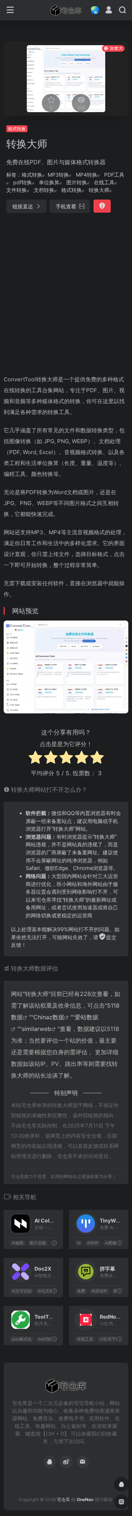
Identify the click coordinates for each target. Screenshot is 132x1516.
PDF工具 (114, 175)
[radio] (35, 758)
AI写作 (93, 1242)
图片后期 (38, 1242)
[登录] (109, 10)
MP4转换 (86, 175)
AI (79, 1242)
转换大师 (99, 190)
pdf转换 (22, 182)
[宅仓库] (66, 10)
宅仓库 (63, 1499)
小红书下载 (109, 1338)
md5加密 (46, 1338)
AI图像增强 (115, 1242)
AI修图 (17, 1242)
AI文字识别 (22, 1290)
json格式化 (22, 1338)
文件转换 (16, 190)
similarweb (36, 1028)
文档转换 (44, 190)
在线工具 (104, 182)
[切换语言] (93, 10)
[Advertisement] (66, 291)
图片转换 (76, 182)
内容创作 (99, 1290)
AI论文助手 (48, 1290)
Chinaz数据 (48, 1017)
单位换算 (49, 182)
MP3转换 (58, 175)
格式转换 (17, 128)
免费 (81, 1290)
